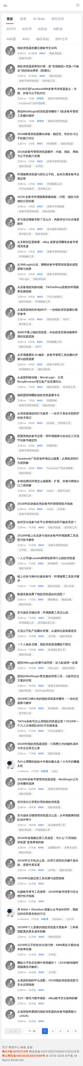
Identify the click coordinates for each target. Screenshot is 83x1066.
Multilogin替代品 (44, 690)
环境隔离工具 (54, 183)
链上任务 (69, 585)
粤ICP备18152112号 (15, 1051)
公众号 (70, 919)
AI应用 (27, 29)
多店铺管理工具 (56, 824)
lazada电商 (68, 563)
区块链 (50, 423)
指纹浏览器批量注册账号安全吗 (37, 48)
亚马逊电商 (54, 617)
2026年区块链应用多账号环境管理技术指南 (45, 503)
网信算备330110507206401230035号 (54, 1051)
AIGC (26, 39)
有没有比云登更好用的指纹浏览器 (38, 801)
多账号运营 (25, 58)
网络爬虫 (53, 599)
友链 (30, 1047)
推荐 (23, 19)
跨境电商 (52, 143)
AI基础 (42, 29)
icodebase (23, 771)
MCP (66, 319)
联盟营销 (52, 400)
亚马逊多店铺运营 (56, 228)
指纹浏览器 (55, 53)
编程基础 (42, 39)
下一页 (31, 1031)
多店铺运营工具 (46, 622)
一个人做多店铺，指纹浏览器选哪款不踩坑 (44, 644)
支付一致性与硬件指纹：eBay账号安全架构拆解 (47, 998)
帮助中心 (14, 1047)
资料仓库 (61, 39)
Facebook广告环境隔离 (32, 103)
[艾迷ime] (10, 55)
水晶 (54, 771)
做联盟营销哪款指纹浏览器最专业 (38, 395)
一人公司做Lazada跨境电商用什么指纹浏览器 (46, 558)
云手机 (39, 166)
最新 (10, 19)
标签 (23, 1047)
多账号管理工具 (55, 364)
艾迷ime (21, 53)
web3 (50, 490)
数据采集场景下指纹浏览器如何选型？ (41, 594)
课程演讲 (57, 19)
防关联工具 (49, 80)
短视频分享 (54, 847)
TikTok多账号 (26, 188)
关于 (5, 1047)
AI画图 (11, 39)
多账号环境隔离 (55, 206)
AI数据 (58, 29)
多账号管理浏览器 (28, 80)
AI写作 (11, 29)
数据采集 (67, 599)
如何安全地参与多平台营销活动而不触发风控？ (47, 522)
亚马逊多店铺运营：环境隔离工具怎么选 (42, 612)
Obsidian (57, 919)
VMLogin (24, 278)
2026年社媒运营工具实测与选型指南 (40, 878)
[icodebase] (10, 768)
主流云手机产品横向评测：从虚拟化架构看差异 (47, 630)
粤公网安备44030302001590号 (23, 1055)
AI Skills (39, 19)
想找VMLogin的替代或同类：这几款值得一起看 (47, 662)
